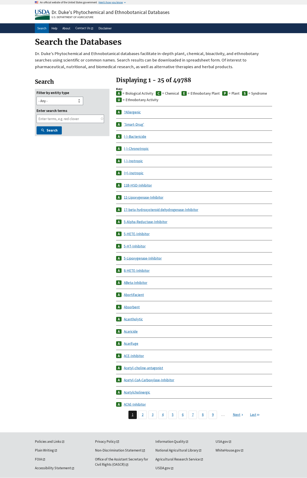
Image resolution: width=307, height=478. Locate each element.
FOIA (38, 459)
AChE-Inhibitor (135, 404)
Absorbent (132, 307)
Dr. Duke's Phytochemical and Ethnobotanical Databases (111, 12)
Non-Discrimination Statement (118, 450)
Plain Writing (44, 450)
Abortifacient (134, 294)
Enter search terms (52, 110)
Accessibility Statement (53, 468)
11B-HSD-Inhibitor (138, 185)
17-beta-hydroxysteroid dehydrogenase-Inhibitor (161, 209)
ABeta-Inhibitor (135, 282)
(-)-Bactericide (135, 136)
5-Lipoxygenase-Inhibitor (143, 258)
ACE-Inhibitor (134, 356)
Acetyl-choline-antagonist (143, 368)
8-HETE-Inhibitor (137, 270)
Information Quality (170, 441)
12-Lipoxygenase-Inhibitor (143, 197)
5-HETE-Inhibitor (137, 234)
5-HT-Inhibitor (135, 246)
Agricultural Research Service (177, 459)
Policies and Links (48, 441)
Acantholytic (133, 319)
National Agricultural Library (176, 450)
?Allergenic (132, 112)
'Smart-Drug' (134, 124)
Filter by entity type (53, 92)
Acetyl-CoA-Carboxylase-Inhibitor (149, 380)
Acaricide (131, 331)
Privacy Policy (105, 441)
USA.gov (222, 441)
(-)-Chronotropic (136, 148)
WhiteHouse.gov (228, 450)
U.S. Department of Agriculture (73, 17)
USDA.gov (162, 468)
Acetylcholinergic (137, 392)
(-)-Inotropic (133, 161)
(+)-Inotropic (133, 173)
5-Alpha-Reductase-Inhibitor (145, 222)
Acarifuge (131, 343)
